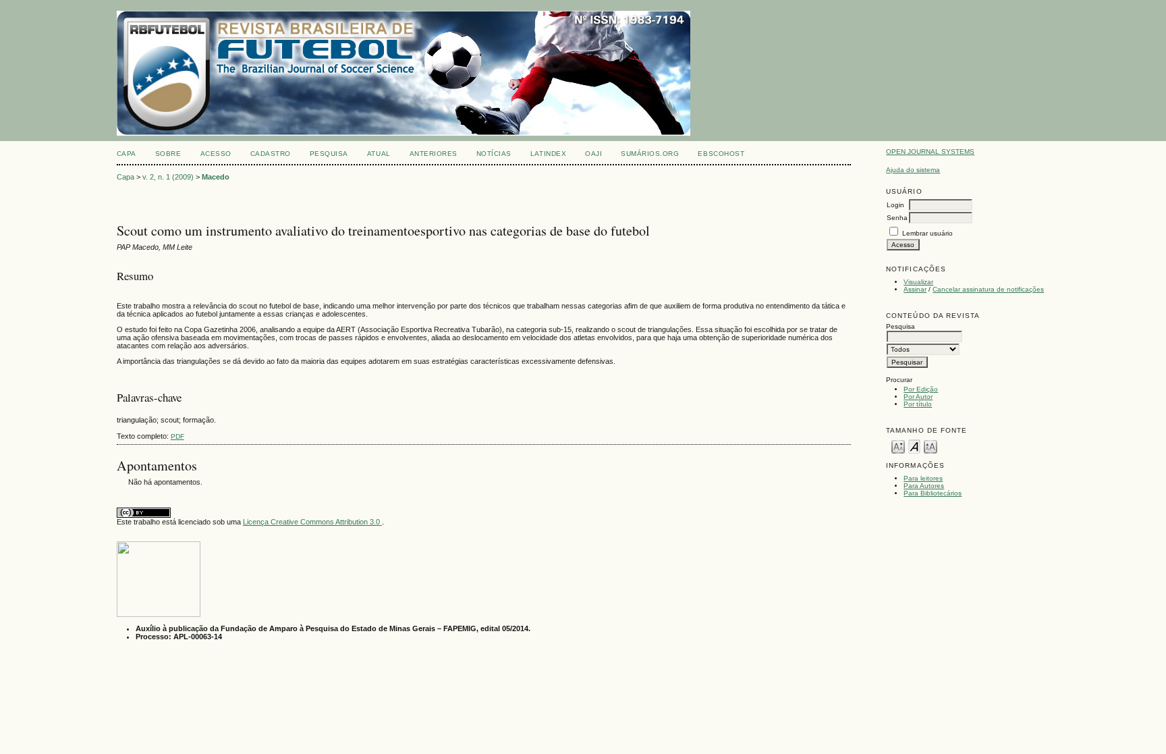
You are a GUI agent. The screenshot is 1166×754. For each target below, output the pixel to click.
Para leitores (923, 478)
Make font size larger (930, 446)
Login (895, 205)
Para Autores (924, 485)
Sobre (168, 153)
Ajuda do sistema (913, 169)
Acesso (215, 153)
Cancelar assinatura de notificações (988, 289)
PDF (177, 436)
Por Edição (921, 389)
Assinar (915, 289)
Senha (897, 217)
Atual (379, 153)
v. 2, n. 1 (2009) (168, 177)
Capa (126, 153)
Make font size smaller (898, 446)
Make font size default (914, 446)
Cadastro (270, 153)
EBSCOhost (721, 153)
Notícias (493, 153)
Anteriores (433, 153)
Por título (918, 404)
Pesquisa (329, 153)
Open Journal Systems (930, 151)
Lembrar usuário (927, 233)
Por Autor (918, 396)
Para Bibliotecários (933, 493)
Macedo (215, 177)
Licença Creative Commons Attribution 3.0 (312, 522)
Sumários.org (650, 153)
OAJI (593, 153)
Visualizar (918, 282)
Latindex (548, 153)
